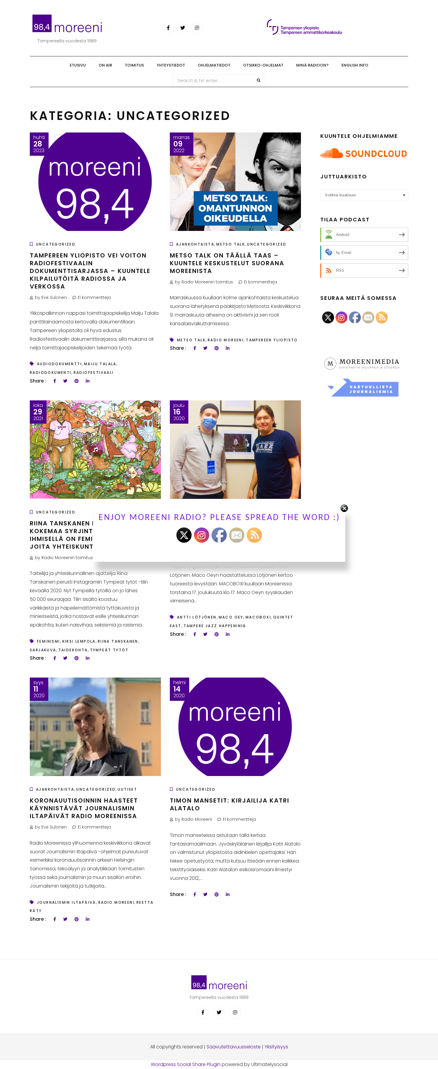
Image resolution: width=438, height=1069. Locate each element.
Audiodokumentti (59, 363)
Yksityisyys (276, 1046)
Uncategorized (55, 244)
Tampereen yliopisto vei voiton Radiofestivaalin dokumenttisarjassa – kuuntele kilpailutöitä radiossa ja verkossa (90, 271)
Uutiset (127, 789)
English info (354, 65)
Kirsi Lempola (79, 641)
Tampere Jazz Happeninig (215, 625)
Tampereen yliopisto (272, 340)
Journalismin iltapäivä (66, 902)
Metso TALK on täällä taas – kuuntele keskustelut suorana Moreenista (227, 263)
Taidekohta (73, 649)
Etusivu (78, 65)
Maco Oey (231, 617)
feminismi (48, 641)
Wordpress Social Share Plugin (186, 1064)
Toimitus (134, 65)
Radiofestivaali (94, 372)
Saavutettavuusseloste (233, 1046)
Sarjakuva (43, 649)
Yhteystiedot (171, 65)
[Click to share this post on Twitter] (65, 381)
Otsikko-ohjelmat (263, 65)
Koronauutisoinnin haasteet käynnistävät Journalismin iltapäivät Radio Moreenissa (84, 808)
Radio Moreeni (226, 340)
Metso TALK (230, 244)
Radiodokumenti (51, 372)
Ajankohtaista (195, 244)
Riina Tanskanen (118, 641)
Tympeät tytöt (109, 649)
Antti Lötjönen (197, 617)
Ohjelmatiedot (214, 65)
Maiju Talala (100, 363)
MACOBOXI (258, 617)
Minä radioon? (312, 65)
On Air (105, 65)
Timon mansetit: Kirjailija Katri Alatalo (229, 804)
